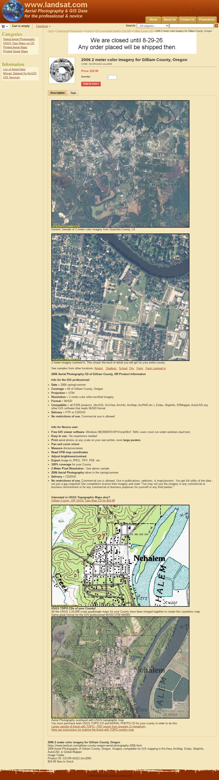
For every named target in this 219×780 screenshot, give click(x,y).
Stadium (111, 368)
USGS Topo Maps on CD (18, 43)
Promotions (207, 19)
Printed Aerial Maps (15, 47)
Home (153, 19)
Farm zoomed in (155, 368)
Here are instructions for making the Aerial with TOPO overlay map (92, 729)
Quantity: (86, 76)
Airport (99, 368)
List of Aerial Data (14, 69)
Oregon (89, 31)
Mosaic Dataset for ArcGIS (20, 73)
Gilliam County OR (143, 31)
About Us (170, 19)
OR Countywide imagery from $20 (113, 31)
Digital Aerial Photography (69, 31)
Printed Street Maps (15, 51)
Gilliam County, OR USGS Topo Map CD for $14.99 (83, 500)
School (123, 368)
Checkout (42, 26)
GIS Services (11, 77)
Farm (139, 368)
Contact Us (187, 19)
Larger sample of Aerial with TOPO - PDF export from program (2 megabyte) (98, 726)
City (131, 368)
